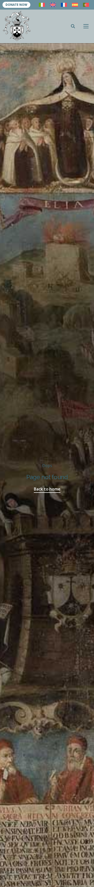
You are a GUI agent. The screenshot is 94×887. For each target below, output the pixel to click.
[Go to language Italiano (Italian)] (42, 4)
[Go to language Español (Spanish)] (75, 4)
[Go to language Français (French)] (64, 4)
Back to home (47, 489)
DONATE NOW (16, 5)
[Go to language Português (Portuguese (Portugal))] (86, 4)
